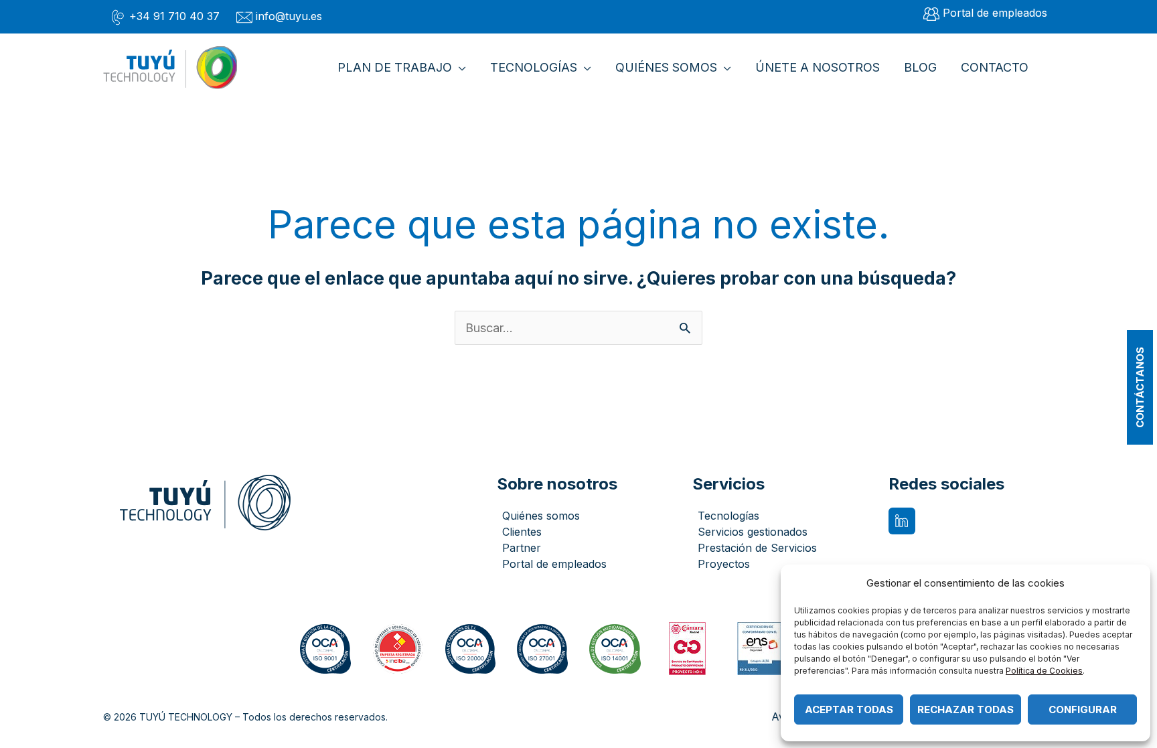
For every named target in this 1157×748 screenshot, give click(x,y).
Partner (521, 547)
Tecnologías (728, 515)
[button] (459, 68)
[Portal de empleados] (985, 13)
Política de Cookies (1044, 671)
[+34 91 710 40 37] (165, 16)
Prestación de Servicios (757, 547)
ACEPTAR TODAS (849, 709)
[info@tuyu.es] (279, 16)
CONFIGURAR (1083, 709)
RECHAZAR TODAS (965, 709)
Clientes (522, 531)
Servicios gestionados (752, 531)
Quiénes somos (541, 515)
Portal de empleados (554, 564)
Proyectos (724, 564)
